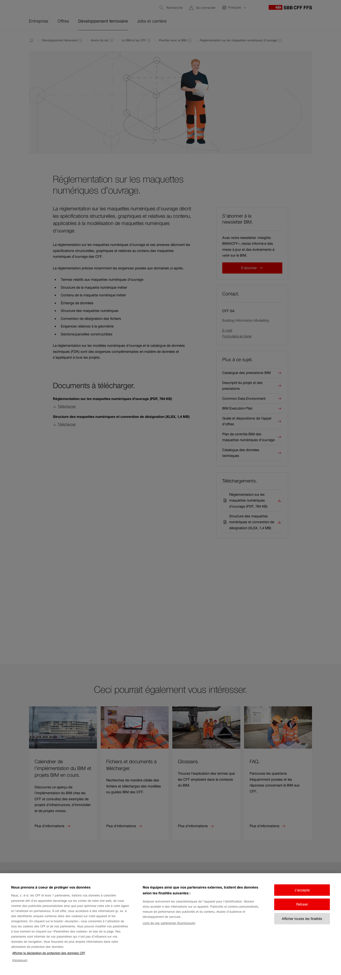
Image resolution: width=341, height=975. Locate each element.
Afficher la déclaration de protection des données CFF (48, 953)
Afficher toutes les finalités (302, 919)
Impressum (19, 960)
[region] (170, 924)
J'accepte (302, 890)
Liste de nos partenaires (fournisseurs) (169, 923)
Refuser (302, 904)
